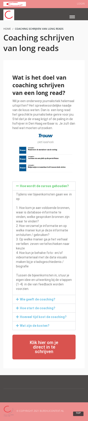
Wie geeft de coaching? (37, 299)
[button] (44, 186)
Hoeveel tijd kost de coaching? (43, 317)
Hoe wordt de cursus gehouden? (44, 186)
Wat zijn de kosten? (34, 325)
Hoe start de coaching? (37, 308)
